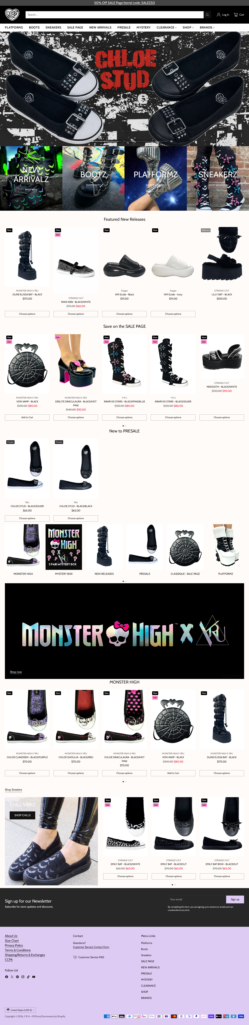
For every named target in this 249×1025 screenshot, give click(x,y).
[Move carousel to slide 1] (99, 141)
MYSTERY (147, 979)
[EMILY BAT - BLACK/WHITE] (125, 826)
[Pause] (171, 141)
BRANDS (146, 998)
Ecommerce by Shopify (53, 1016)
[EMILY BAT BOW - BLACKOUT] (222, 826)
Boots (144, 949)
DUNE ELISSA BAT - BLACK (27, 294)
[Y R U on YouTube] (34, 977)
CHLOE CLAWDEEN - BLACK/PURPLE (27, 757)
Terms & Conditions (18, 950)
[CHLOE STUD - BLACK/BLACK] (76, 468)
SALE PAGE (147, 961)
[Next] (243, 377)
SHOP (144, 991)
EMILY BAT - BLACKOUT (174, 864)
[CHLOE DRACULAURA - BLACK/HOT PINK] (124, 719)
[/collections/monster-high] (124, 631)
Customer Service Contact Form (91, 947)
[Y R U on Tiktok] (28, 977)
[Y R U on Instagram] (23, 977)
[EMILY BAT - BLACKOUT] (174, 826)
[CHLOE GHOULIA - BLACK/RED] (76, 719)
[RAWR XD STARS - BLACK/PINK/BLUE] (124, 364)
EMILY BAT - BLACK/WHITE (125, 864)
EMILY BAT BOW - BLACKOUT (222, 864)
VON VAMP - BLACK (27, 401)
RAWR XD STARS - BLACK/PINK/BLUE (124, 401)
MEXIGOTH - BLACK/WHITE (222, 386)
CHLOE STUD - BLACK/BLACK (75, 506)
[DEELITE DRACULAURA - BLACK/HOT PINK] (76, 364)
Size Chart (12, 941)
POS (34, 1016)
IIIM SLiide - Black (124, 294)
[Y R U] (12, 14)
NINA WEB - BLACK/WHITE (76, 301)
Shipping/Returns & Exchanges (25, 955)
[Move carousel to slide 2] (145, 141)
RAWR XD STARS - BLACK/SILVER (173, 401)
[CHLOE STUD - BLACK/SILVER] (27, 468)
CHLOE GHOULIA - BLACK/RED (76, 757)
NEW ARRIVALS (150, 967)
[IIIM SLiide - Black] (124, 257)
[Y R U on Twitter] (12, 977)
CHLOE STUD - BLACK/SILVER (27, 506)
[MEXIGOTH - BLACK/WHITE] (222, 356)
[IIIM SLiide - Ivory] (173, 257)
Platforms (146, 943)
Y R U (27, 1016)
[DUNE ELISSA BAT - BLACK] (27, 257)
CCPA (9, 960)
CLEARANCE (148, 985)
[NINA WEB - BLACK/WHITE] (76, 260)
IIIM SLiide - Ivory (173, 294)
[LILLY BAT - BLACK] (222, 257)
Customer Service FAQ (91, 957)
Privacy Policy (14, 945)
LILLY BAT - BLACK (222, 294)
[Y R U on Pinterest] (17, 977)
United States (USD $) (21, 1010)
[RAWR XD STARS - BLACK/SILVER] (173, 364)
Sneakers (146, 955)
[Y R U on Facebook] (7, 977)
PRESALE (146, 973)
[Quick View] (45, 231)
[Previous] (6, 377)
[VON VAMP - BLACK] (27, 364)
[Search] (207, 14)
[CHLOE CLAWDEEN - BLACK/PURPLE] (27, 719)
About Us (11, 936)
